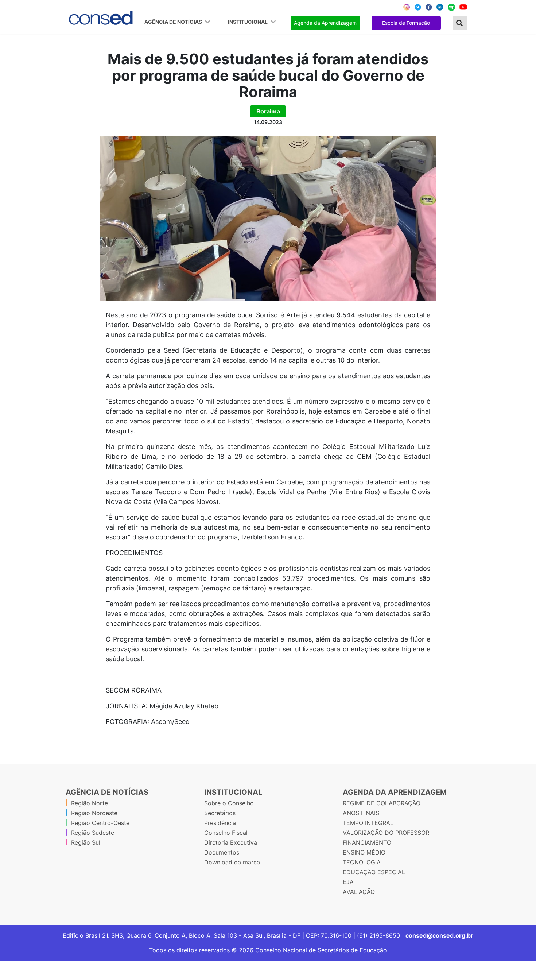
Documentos (221, 852)
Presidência (220, 822)
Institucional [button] (248, 22)
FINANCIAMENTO (367, 842)
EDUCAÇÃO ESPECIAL (374, 872)
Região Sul (85, 842)
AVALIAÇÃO (359, 891)
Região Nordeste (94, 813)
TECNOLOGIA (362, 862)
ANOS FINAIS (361, 813)
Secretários (220, 813)
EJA (348, 882)
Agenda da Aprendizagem (325, 23)
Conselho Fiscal (226, 832)
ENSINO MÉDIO (364, 852)
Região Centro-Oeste (100, 822)
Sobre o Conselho (229, 803)
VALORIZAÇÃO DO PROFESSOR (386, 832)
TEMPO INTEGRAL (368, 822)
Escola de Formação (406, 23)
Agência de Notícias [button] (173, 22)
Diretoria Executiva (230, 842)
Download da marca (232, 862)
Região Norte (89, 803)
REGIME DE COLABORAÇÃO (381, 803)
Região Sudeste (92, 832)
